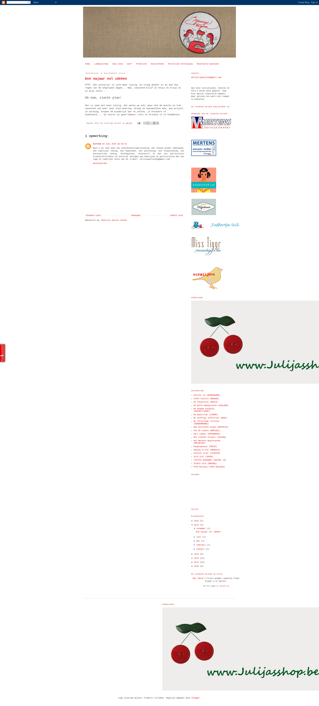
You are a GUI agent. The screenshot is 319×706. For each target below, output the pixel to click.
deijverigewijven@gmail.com (206, 77)
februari (201, 545)
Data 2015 (117, 64)
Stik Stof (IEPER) (203, 457)
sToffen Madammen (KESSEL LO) (210, 460)
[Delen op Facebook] (154, 123)
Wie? (129, 64)
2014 (197, 525)
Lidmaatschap (101, 64)
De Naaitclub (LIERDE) (206, 415)
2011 (197, 562)
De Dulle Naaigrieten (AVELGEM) (211, 405)
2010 (197, 566)
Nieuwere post (93, 215)
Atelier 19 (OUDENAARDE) (207, 395)
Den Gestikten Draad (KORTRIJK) (211, 427)
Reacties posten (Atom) (114, 220)
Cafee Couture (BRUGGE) (206, 399)
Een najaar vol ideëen (106, 79)
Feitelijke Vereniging (180, 64)
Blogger (196, 698)
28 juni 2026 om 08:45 (114, 144)
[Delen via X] (151, 123)
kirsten (97, 144)
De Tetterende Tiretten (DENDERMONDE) (206, 422)
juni (199, 537)
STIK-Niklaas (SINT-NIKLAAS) (209, 467)
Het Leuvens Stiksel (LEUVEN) (210, 437)
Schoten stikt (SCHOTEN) (207, 453)
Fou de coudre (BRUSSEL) (207, 430)
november (201, 528)
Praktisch (141, 64)
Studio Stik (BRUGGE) (205, 463)
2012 (197, 558)
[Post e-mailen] (139, 123)
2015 (197, 521)
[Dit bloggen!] (148, 123)
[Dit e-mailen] (145, 123)
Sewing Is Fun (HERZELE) (207, 450)
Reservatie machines (208, 64)
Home (87, 64)
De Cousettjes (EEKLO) (206, 402)
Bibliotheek (157, 64)
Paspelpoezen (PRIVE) (205, 446)
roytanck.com (224, 586)
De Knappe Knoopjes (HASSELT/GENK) (204, 410)
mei (198, 541)
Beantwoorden (100, 163)
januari (201, 549)
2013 (197, 554)
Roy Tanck (198, 578)
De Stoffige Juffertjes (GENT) (210, 418)
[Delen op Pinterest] (157, 123)
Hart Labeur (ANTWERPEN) (207, 434)
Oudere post (176, 215)
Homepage (135, 215)
